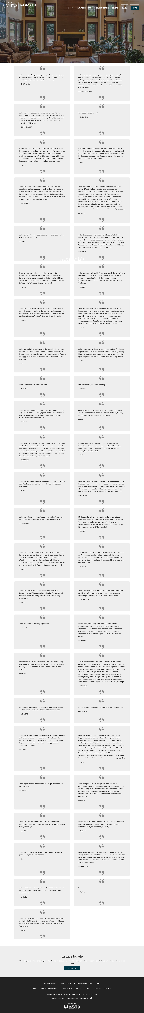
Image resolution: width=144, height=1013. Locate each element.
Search (135, 8)
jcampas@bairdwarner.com (87, 983)
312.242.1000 (93, 994)
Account (134, 3)
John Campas (50, 983)
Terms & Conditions (72, 998)
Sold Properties (102, 8)
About (70, 8)
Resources (97, 988)
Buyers (125, 8)
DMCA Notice (84, 998)
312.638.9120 (65, 983)
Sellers (115, 8)
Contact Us (72, 968)
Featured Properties (85, 8)
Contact (124, 3)
